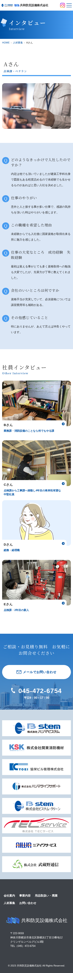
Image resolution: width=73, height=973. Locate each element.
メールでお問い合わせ (40, 672)
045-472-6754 (40, 690)
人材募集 (9, 902)
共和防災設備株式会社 (44, 920)
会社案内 (9, 895)
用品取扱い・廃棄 (46, 895)
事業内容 (25, 895)
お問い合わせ (27, 902)
